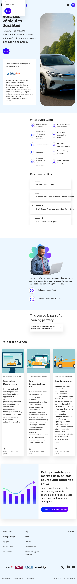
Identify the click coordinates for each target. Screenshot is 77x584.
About (27, 537)
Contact (28, 542)
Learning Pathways (8, 537)
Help (26, 532)
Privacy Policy (19, 578)
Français (71, 531)
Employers (5, 542)
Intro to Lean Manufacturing (10, 382)
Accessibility (31, 578)
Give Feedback (7, 552)
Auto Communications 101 (37, 384)
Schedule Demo (7, 547)
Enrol (6, 51)
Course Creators (30, 547)
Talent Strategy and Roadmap (32, 553)
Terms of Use (6, 578)
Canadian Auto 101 (63, 381)
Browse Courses (7, 532)
